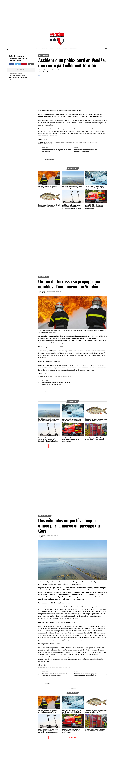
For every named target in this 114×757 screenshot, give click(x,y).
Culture (52, 49)
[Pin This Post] (24, 64)
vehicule (61, 668)
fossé (63, 142)
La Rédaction (44, 71)
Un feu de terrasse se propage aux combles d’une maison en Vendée (18, 58)
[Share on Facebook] (11, 64)
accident (51, 142)
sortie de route (43, 143)
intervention (70, 142)
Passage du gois (53, 668)
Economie (44, 49)
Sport (58, 49)
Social (38, 49)
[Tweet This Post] (18, 64)
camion (57, 142)
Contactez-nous (73, 49)
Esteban (43, 292)
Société (64, 49)
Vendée (51, 143)
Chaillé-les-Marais (54, 376)
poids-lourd (78, 142)
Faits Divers (11, 54)
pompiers (86, 142)
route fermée (94, 142)
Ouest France (48, 131)
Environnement (12, 73)
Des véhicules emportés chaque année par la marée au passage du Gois (19, 77)
